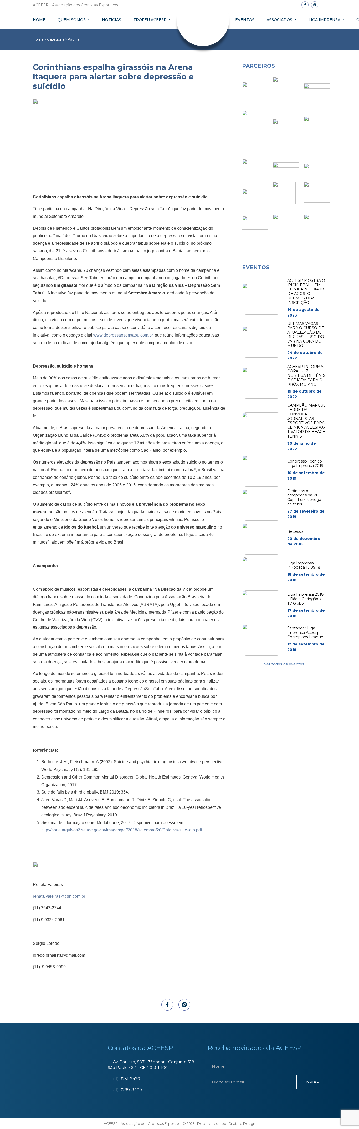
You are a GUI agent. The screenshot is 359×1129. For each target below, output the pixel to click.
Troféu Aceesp (150, 19)
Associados (279, 19)
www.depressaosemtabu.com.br (123, 335)
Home (39, 19)
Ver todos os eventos (284, 664)
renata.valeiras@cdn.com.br (59, 896)
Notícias (111, 19)
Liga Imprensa (325, 19)
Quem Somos (72, 19)
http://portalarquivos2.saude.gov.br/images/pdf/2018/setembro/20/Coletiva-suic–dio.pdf (121, 830)
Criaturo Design (241, 1123)
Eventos (244, 19)
